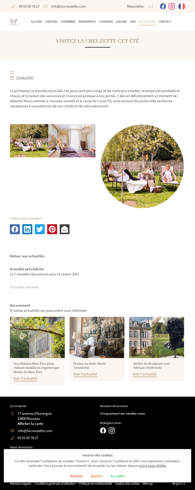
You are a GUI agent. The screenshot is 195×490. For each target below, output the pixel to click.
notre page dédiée (152, 466)
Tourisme (106, 21)
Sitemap (147, 483)
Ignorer (97, 475)
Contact (164, 21)
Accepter (117, 475)
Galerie (121, 21)
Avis (133, 21)
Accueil (36, 21)
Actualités (147, 21)
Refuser (76, 475)
